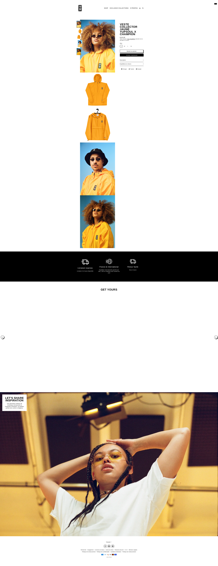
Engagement (90, 549)
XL (131, 46)
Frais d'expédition (131, 38)
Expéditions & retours (125, 64)
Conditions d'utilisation (116, 551)
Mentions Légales (133, 549)
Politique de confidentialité (103, 551)
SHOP (106, 8)
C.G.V (126, 549)
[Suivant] (216, 337)
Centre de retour (110, 549)
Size (121, 43)
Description (123, 60)
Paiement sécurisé (119, 549)
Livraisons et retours (100, 549)
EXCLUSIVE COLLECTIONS (119, 8)
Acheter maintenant (131, 55)
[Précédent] (2, 337)
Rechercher (83, 549)
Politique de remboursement (89, 551)
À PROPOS (134, 8)
